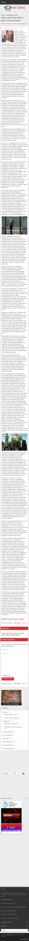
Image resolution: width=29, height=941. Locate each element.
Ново (14, 773)
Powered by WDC (24, 939)
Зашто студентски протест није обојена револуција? (13, 907)
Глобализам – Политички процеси (13, 727)
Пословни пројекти (7, 732)
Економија (9, 23)
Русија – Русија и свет (10, 714)
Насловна (3, 23)
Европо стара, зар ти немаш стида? (9, 918)
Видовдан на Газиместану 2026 (8, 914)
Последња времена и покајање (8, 910)
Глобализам (6, 721)
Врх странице (23, 623)
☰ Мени (3, 2)
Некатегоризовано (7, 741)
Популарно (5, 773)
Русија (4, 712)
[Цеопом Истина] (14, 6)
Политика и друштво (8, 748)
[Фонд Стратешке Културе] (11, 801)
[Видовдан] (11, 809)
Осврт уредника (7, 735)
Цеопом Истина (10, 934)
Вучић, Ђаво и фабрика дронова (9, 903)
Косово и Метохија (7, 745)
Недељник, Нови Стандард (15, 619)
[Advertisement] (11, 762)
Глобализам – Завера (10, 723)
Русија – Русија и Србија (10, 718)
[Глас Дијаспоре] (11, 824)
